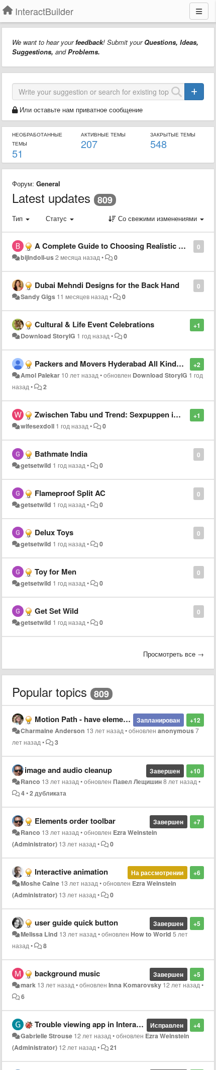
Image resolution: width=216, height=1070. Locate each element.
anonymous (176, 730)
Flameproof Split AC (70, 492)
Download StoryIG (48, 335)
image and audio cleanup (68, 769)
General (48, 183)
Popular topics (49, 691)
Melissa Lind (39, 934)
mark (28, 984)
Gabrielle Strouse (46, 1035)
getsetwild (36, 465)
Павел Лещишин (137, 781)
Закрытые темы (172, 134)
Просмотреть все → (173, 654)
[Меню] (198, 11)
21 (113, 1047)
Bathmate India (61, 453)
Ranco (30, 781)
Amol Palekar (40, 375)
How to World (151, 934)
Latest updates (51, 197)
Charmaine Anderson (53, 730)
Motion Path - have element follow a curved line (117, 719)
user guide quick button (76, 922)
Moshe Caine (40, 883)
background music (67, 973)
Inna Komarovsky (135, 984)
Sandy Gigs (38, 296)
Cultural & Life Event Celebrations (94, 324)
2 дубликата (48, 793)
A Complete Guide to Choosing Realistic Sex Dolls (123, 245)
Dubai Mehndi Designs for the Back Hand (107, 285)
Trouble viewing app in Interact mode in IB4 (110, 1024)
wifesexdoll (37, 426)
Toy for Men (55, 571)
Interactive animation (71, 871)
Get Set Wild (56, 610)
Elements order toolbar (75, 820)
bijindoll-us (37, 257)
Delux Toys (54, 532)
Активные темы (103, 134)
